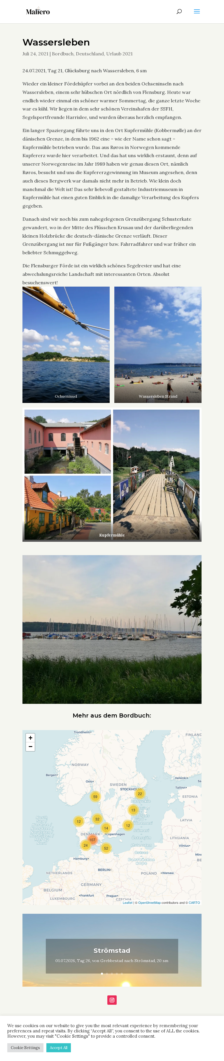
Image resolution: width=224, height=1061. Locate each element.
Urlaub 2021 (119, 54)
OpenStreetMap (149, 902)
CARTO (194, 902)
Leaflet (127, 902)
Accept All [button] (58, 1047)
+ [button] (30, 737)
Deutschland (90, 54)
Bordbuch (63, 54)
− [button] (30, 746)
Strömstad (112, 951)
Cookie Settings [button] (25, 1047)
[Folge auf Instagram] (112, 1000)
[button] (66, 345)
